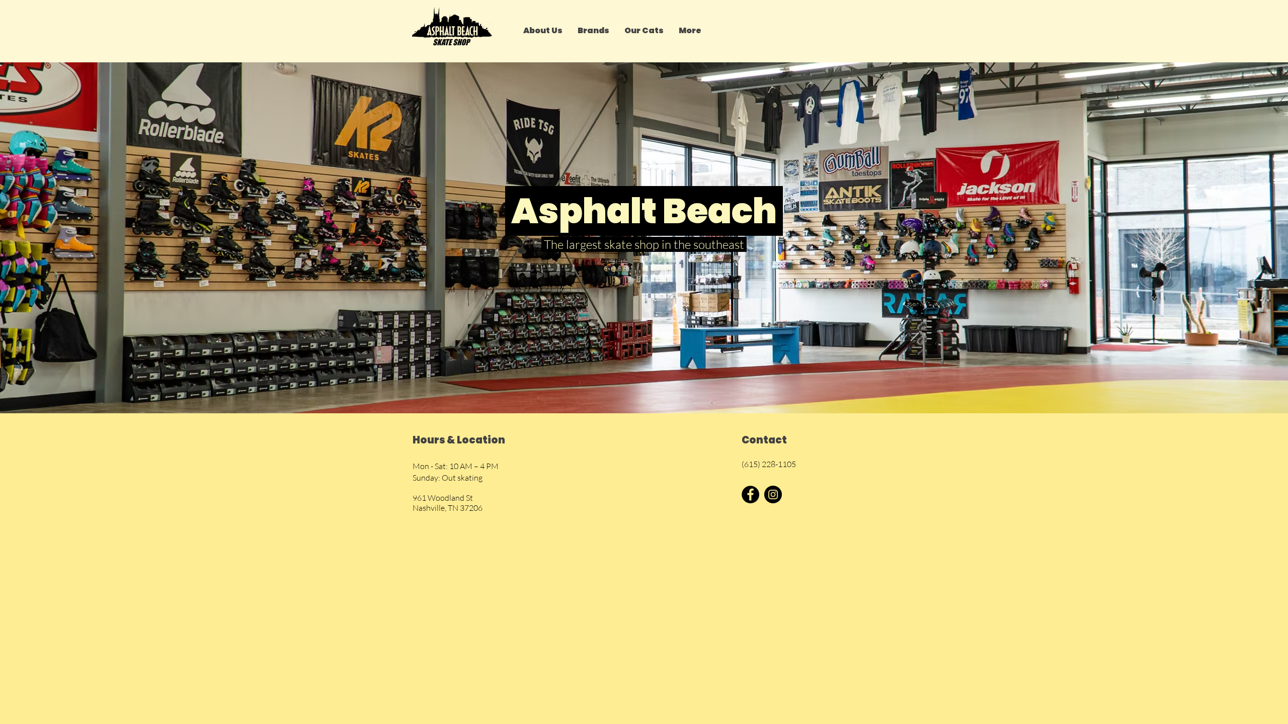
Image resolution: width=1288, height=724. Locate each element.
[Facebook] (750, 494)
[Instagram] (773, 494)
